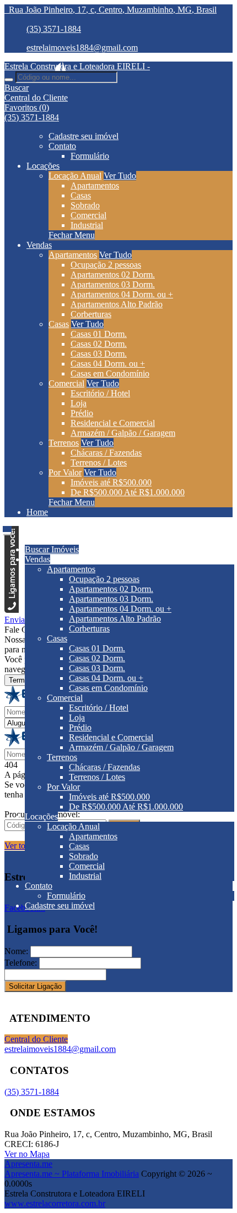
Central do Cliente (36, 1039)
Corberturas (91, 314)
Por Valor (65, 472)
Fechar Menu (72, 235)
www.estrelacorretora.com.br (54, 1203)
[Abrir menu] (7, 530)
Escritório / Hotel (100, 393)
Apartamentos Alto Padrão (117, 304)
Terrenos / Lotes (99, 462)
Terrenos (64, 442)
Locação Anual (75, 175)
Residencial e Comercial (113, 423)
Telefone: (20, 962)
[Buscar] (8, 79)
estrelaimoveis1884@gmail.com (82, 47)
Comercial (88, 215)
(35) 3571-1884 (53, 29)
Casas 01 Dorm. (99, 334)
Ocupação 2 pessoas (106, 264)
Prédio (82, 413)
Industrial (87, 225)
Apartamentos (95, 185)
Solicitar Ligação (35, 986)
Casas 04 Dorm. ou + (108, 363)
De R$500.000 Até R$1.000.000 (128, 492)
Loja (79, 403)
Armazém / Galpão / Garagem (123, 432)
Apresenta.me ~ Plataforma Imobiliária (71, 1173)
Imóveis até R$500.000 (111, 482)
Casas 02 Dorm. (99, 343)
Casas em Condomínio (110, 373)
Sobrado (85, 205)
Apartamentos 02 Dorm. (113, 274)
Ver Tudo (120, 175)
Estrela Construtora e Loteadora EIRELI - (77, 66)
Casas (81, 195)
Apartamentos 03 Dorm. (113, 284)
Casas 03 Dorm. (99, 353)
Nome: (16, 951)
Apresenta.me (28, 1163)
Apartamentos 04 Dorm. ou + (122, 294)
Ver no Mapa (27, 1154)
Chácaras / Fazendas (106, 452)
